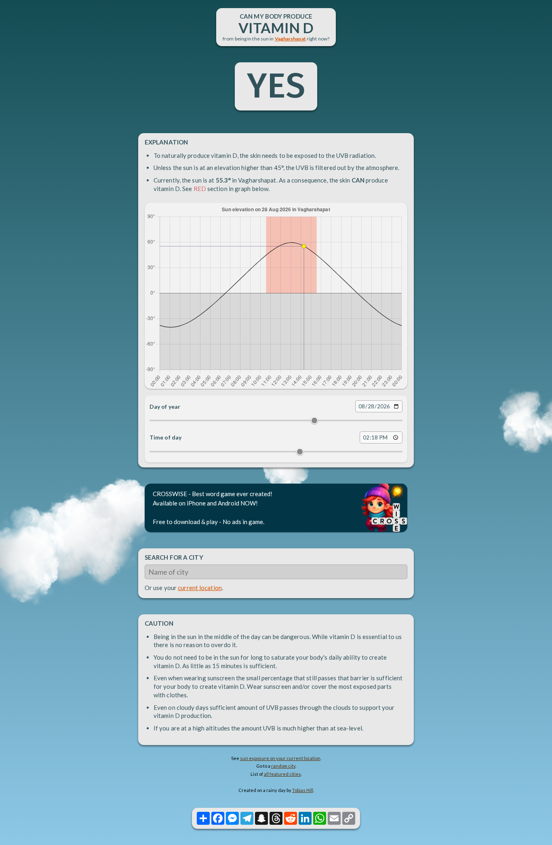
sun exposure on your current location (280, 758)
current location (200, 587)
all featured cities (282, 774)
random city (283, 766)
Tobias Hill (302, 790)
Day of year (165, 406)
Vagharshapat (290, 39)
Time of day (165, 437)
